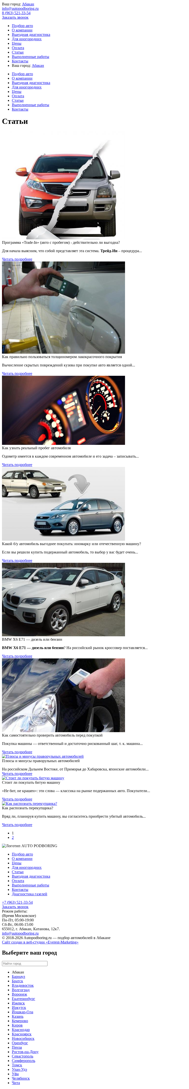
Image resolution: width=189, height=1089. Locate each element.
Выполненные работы (30, 57)
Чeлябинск (21, 1078)
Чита (16, 1083)
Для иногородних (27, 39)
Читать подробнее (17, 259)
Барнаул (18, 976)
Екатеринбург (23, 999)
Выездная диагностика (31, 34)
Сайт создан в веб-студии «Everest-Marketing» (40, 942)
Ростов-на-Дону (25, 1052)
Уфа (15, 1074)
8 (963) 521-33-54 (16, 13)
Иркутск (19, 1007)
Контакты (20, 61)
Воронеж (19, 994)
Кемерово (20, 1021)
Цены (16, 43)
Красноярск (22, 1034)
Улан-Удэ (19, 1069)
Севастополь (22, 1056)
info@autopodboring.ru (20, 8)
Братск (17, 981)
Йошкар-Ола (22, 1012)
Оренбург (20, 1043)
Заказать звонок (15, 17)
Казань (17, 1016)
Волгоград (21, 990)
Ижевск (18, 1003)
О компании (22, 30)
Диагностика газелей (29, 894)
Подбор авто (22, 26)
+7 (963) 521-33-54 (17, 902)
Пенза (17, 1047)
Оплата (18, 48)
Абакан (28, 4)
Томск (17, 1065)
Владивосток (23, 985)
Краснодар (21, 1030)
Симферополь (23, 1061)
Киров (17, 1025)
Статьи (18, 52)
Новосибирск (23, 1038)
